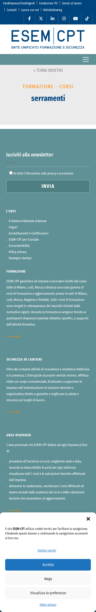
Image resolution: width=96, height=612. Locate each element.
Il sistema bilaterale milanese (28, 221)
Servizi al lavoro (72, 3)
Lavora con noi (30, 10)
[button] (88, 518)
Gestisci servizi (47, 550)
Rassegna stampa (20, 258)
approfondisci (16, 336)
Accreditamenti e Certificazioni (28, 233)
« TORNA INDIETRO (48, 70)
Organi (13, 227)
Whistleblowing (52, 10)
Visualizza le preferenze (48, 593)
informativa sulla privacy (41, 173)
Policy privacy (48, 604)
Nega (48, 579)
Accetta (48, 565)
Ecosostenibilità (19, 246)
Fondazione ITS (48, 3)
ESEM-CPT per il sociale (24, 239)
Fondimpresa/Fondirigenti (19, 3)
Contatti (12, 10)
